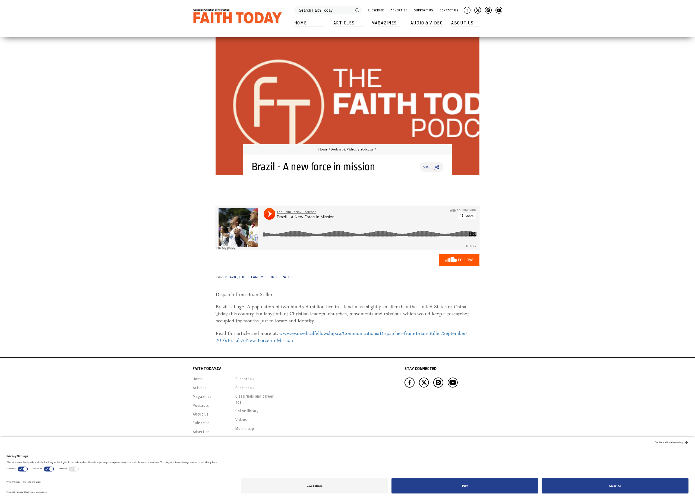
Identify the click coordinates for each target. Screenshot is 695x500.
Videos (241, 419)
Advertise (399, 10)
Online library (247, 411)
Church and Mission (256, 277)
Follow (465, 260)
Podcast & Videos (344, 149)
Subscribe (376, 10)
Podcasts (367, 149)
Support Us (423, 10)
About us (200, 414)
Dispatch (284, 277)
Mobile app (244, 428)
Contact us (244, 388)
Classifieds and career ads (254, 399)
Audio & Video (426, 23)
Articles (344, 23)
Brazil (231, 277)
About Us (462, 23)
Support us (244, 379)
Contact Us (449, 10)
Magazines (384, 23)
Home (300, 23)
